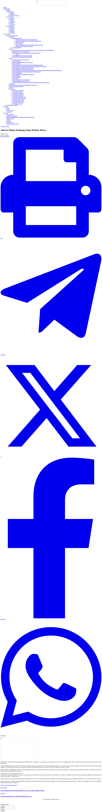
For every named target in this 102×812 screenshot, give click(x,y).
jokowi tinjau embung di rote (10, 785)
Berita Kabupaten (5, 136)
